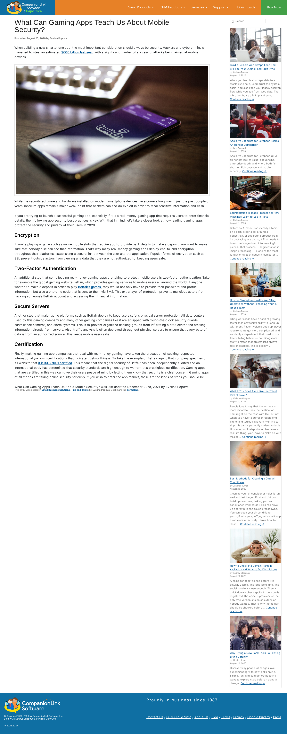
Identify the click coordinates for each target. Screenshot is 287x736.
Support (219, 7)
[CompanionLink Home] (27, 7)
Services (198, 7)
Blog (214, 717)
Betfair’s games (89, 287)
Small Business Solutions (56, 389)
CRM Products (171, 7)
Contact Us (154, 717)
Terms (225, 717)
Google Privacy (258, 717)
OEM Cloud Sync (178, 717)
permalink (132, 389)
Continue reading (242, 99)
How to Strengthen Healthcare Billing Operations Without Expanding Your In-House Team (254, 304)
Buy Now (274, 7)
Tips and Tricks (80, 389)
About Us (201, 717)
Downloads (246, 7)
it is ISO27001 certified (55, 363)
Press (277, 717)
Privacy (238, 717)
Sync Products (140, 7)
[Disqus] (112, 451)
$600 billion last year (77, 52)
